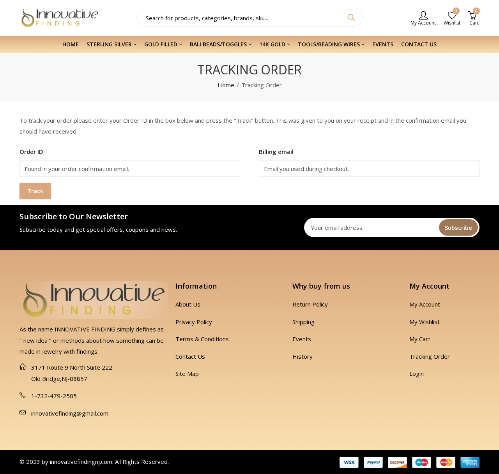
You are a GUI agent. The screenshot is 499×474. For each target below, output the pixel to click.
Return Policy (310, 304)
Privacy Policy (193, 322)
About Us (187, 304)
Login (416, 373)
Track (35, 191)
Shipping (303, 322)
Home (226, 85)
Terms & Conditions (202, 339)
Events (301, 339)
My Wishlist (424, 322)
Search (351, 18)
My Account (424, 304)
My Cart (419, 339)
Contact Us (190, 356)
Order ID (31, 151)
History (302, 356)
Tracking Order (429, 356)
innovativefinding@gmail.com (69, 413)
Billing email (276, 151)
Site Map (187, 373)
